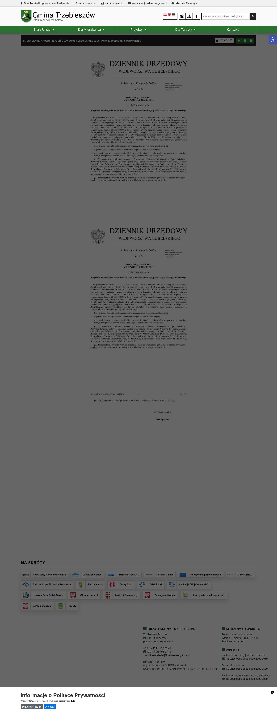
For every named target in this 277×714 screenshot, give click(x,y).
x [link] (272, 692)
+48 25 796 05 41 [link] (87, 3)
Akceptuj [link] (50, 706)
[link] (273, 39)
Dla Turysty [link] (183, 29)
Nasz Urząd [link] (42, 29)
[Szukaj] (252, 16)
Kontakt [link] (233, 29)
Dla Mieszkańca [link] (89, 29)
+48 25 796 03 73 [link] (114, 3)
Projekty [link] (136, 29)
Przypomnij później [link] (32, 706)
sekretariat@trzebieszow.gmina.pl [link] (149, 3)
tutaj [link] (73, 700)
